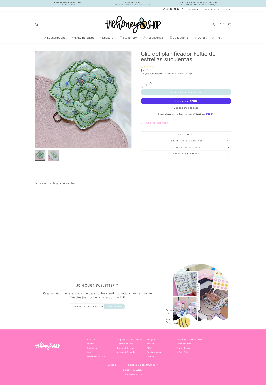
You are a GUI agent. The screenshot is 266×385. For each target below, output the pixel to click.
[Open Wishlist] (222, 24)
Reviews (90, 344)
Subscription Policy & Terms (190, 339)
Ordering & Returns (125, 348)
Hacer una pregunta (186, 153)
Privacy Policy (183, 348)
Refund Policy (183, 352)
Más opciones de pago (186, 107)
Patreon (150, 344)
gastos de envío (152, 73)
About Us (91, 339)
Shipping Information (126, 352)
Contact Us (92, 348)
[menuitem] (56, 37)
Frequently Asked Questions (130, 339)
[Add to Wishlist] (78, 195)
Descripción (186, 134)
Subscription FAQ (125, 344)
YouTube (151, 356)
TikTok (150, 348)
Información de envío (186, 147)
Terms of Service (185, 344)
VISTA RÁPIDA (58, 235)
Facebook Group (154, 352)
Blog (89, 352)
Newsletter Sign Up (96, 356)
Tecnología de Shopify (133, 374)
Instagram (151, 339)
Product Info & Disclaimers (186, 141)
